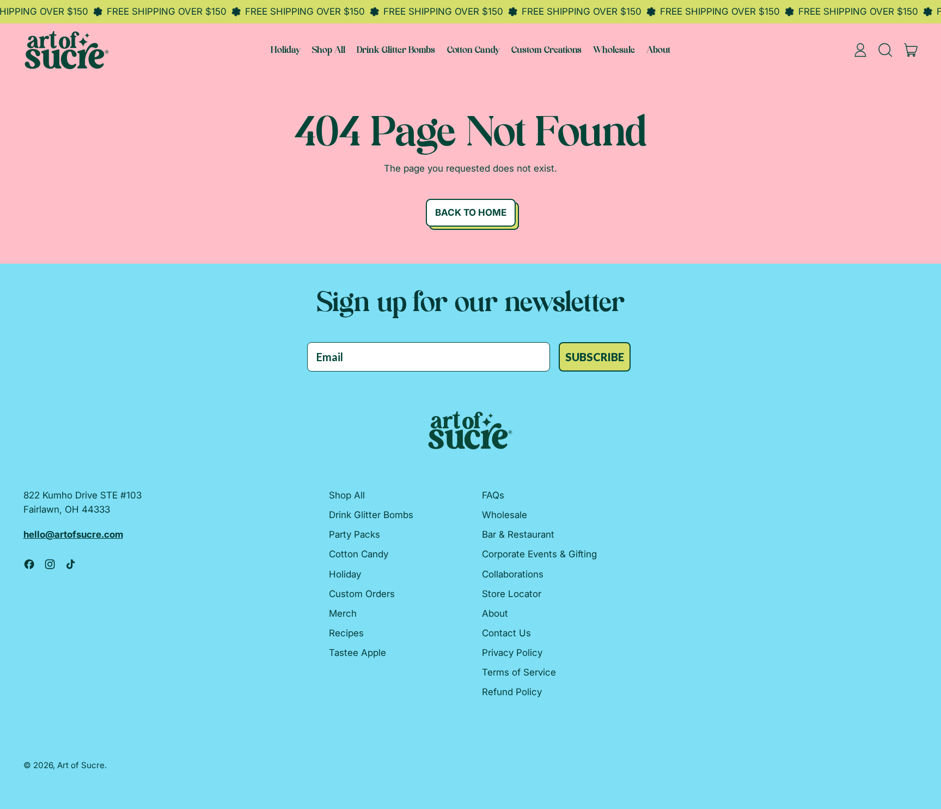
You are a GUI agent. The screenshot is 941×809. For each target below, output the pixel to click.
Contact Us (506, 633)
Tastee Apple (357, 652)
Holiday (286, 50)
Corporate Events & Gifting (539, 554)
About (658, 50)
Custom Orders (362, 593)
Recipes (346, 633)
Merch (343, 613)
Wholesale (614, 50)
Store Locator (511, 593)
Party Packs (354, 534)
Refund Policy (512, 691)
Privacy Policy (512, 652)
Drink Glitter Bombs (396, 50)
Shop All (328, 50)
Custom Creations (546, 50)
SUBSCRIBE (594, 356)
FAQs (493, 495)
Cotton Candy (473, 50)
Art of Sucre (81, 765)
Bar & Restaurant (518, 534)
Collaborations (512, 574)
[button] (886, 50)
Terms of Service (519, 672)
